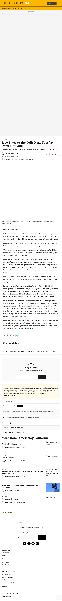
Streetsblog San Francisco (10, 483)
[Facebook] (24, 543)
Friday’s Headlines (9, 458)
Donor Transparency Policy (8, 571)
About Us (4, 555)
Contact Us (4, 586)
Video (3, 441)
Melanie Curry (13, 153)
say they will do (31, 323)
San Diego (4, 469)
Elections (29, 351)
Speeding (20, 483)
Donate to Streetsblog (9, 8)
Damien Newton (10, 447)
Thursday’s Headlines (10, 499)
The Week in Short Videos (11, 444)
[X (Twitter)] (29, 543)
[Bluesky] (33, 543)
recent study (36, 259)
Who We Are (5, 559)
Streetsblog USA (51, 351)
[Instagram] (37, 543)
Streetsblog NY (39, 351)
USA (29, 8)
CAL (2, 593)
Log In (50, 3)
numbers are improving (19, 316)
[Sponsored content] (31, 74)
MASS (17, 593)
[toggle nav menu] (59, 3)
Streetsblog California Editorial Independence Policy (7, 577)
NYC (13, 593)
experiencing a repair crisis (38, 311)
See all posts (6, 512)
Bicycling (4, 139)
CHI (20, 593)
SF (25, 8)
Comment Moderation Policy (9, 583)
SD (21, 8)
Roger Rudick (9, 490)
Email (18, 376)
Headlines (4, 455)
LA (18, 8)
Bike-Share (21, 351)
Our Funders (5, 568)
